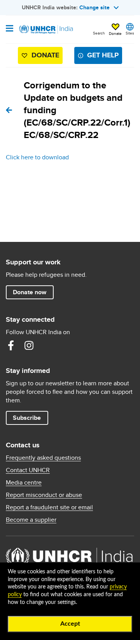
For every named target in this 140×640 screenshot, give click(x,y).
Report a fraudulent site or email (49, 507)
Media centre (24, 482)
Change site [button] (94, 7)
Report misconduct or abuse (44, 495)
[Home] (45, 29)
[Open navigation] (9, 29)
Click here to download (37, 157)
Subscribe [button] (27, 417)
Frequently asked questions (43, 458)
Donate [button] (115, 33)
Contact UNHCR (28, 470)
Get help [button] (103, 55)
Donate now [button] (29, 292)
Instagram (29, 345)
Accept (70, 624)
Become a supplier (31, 520)
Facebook (11, 345)
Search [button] (99, 33)
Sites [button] (130, 33)
